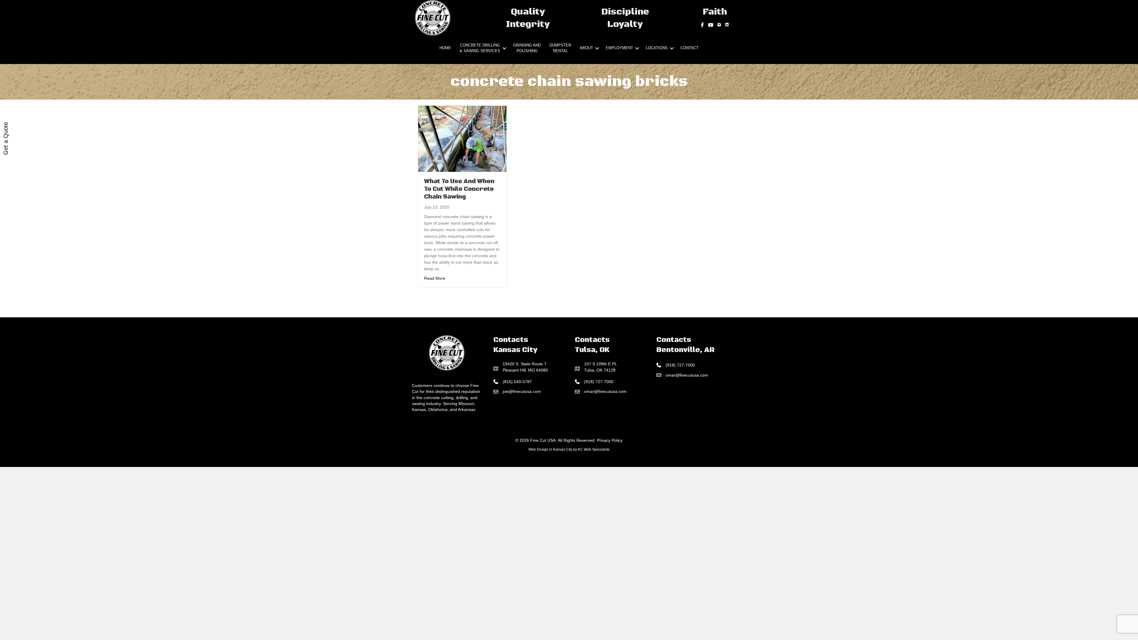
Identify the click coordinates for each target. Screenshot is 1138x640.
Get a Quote (5, 138)
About (586, 48)
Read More (434, 278)
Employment (619, 48)
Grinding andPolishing (527, 48)
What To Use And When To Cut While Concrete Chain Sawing (459, 189)
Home (445, 48)
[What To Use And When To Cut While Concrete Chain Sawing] (462, 138)
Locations (657, 48)
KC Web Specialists (594, 449)
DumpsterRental (560, 48)
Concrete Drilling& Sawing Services (480, 48)
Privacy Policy (610, 440)
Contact (689, 48)
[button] (504, 48)
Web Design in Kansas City (550, 449)
